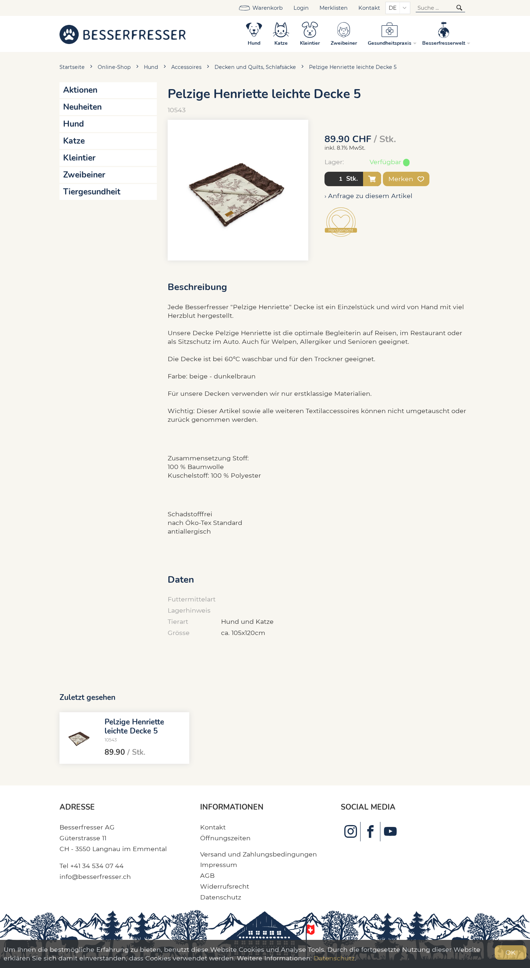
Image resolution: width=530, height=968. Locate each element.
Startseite (72, 67)
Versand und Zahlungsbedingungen (258, 854)
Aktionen (80, 90)
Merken (401, 179)
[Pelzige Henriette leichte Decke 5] (79, 737)
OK (510, 952)
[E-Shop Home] (122, 34)
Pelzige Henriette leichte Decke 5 (353, 67)
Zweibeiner (84, 174)
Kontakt (369, 8)
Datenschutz (220, 897)
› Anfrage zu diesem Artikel (368, 196)
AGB (207, 875)
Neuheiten (82, 107)
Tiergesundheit (91, 191)
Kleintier (79, 157)
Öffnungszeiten (225, 838)
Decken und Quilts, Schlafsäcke (255, 67)
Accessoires (186, 67)
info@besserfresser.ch (95, 876)
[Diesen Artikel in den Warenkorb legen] (372, 179)
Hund (151, 67)
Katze (74, 140)
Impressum (218, 864)
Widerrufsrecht (224, 886)
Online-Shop (114, 67)
